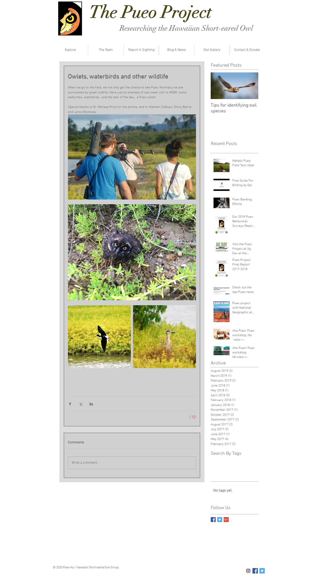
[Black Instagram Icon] (248, 570)
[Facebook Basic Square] (213, 519)
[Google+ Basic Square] (226, 519)
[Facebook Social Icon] (255, 570)
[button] (70, 50)
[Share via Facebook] (70, 404)
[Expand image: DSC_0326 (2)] (164, 336)
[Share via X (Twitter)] (81, 404)
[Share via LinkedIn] (91, 404)
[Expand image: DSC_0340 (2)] (99, 336)
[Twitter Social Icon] (262, 570)
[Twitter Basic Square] (219, 519)
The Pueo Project (150, 12)
